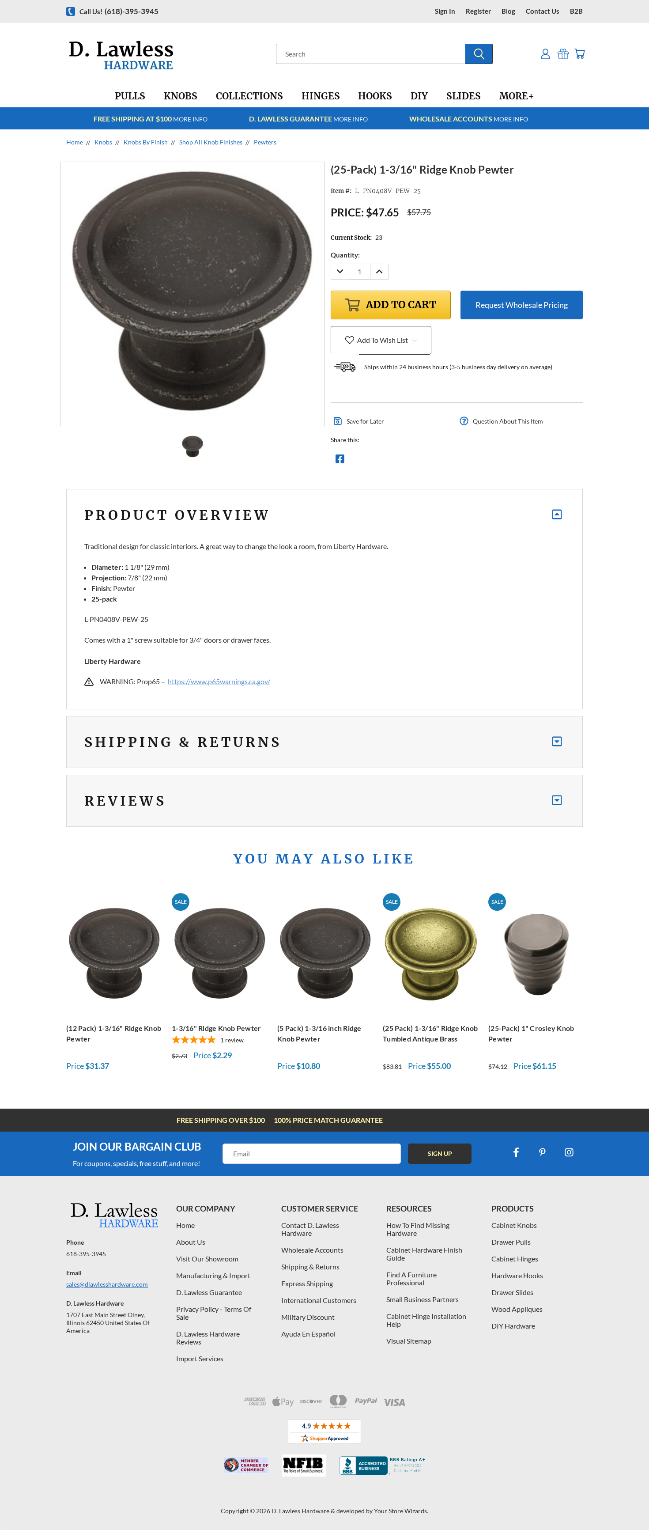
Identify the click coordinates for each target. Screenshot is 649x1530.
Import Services (199, 1358)
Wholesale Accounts (312, 1250)
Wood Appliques (517, 1309)
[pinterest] (543, 1152)
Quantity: (345, 255)
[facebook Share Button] (340, 461)
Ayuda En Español (308, 1333)
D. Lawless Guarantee (209, 1292)
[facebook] (516, 1152)
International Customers (318, 1300)
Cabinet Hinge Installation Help (426, 1320)
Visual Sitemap (408, 1341)
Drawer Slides (512, 1292)
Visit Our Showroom (207, 1258)
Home (185, 1225)
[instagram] (569, 1152)
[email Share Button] (372, 461)
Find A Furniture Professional (411, 1278)
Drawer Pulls (511, 1242)
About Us (190, 1242)
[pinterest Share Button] (435, 461)
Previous (626, 1502)
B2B (576, 11)
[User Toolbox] (545, 53)
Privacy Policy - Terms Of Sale (213, 1313)
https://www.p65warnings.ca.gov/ (219, 681)
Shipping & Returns (310, 1266)
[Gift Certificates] (563, 53)
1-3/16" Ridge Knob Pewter (216, 1028)
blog (508, 11)
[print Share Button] (403, 461)
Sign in (445, 11)
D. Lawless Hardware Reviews (208, 1337)
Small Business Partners (422, 1299)
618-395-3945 (86, 1253)
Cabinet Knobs (514, 1225)
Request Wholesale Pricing (521, 305)
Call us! (118, 11)
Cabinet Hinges (514, 1258)
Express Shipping (307, 1283)
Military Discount (308, 1317)
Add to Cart (114, 953)
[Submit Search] (479, 54)
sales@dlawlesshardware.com (107, 1284)
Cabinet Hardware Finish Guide (424, 1254)
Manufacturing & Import (213, 1275)
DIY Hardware (513, 1326)
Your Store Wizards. (401, 1511)
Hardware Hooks (517, 1275)
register (478, 11)
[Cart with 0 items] (579, 53)
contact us (542, 11)
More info (151, 118)
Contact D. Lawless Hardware (310, 1229)
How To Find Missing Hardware (417, 1229)
